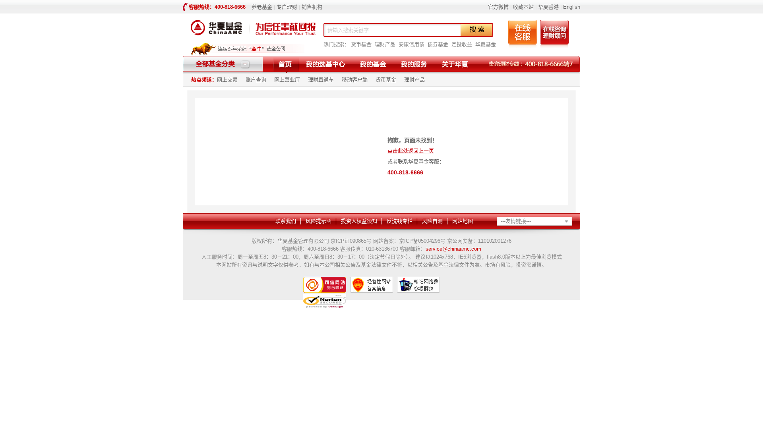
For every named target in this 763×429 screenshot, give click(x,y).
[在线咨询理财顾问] (554, 46)
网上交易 (227, 80)
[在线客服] (522, 46)
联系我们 (285, 221)
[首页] (285, 64)
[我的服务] (414, 64)
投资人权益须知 (359, 221)
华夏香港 (548, 7)
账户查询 (256, 80)
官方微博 (498, 7)
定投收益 (461, 44)
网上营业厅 (287, 80)
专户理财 (287, 7)
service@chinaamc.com (453, 249)
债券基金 (438, 44)
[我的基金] (373, 64)
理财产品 (385, 44)
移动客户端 (355, 80)
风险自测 (432, 221)
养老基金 (262, 7)
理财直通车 (321, 80)
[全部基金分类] (223, 67)
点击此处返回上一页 (410, 151)
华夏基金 (485, 44)
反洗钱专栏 (399, 221)
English (571, 7)
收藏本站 (523, 7)
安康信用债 (411, 44)
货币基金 (361, 44)
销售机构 (312, 7)
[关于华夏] (455, 64)
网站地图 (462, 221)
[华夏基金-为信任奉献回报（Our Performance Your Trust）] (253, 37)
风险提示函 (318, 221)
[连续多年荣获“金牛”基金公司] (247, 54)
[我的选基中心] (325, 64)
